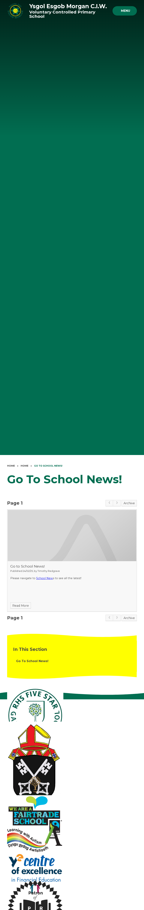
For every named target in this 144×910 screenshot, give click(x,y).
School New (44, 578)
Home (11, 465)
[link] (109, 503)
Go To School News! (48, 465)
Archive (129, 503)
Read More (20, 605)
